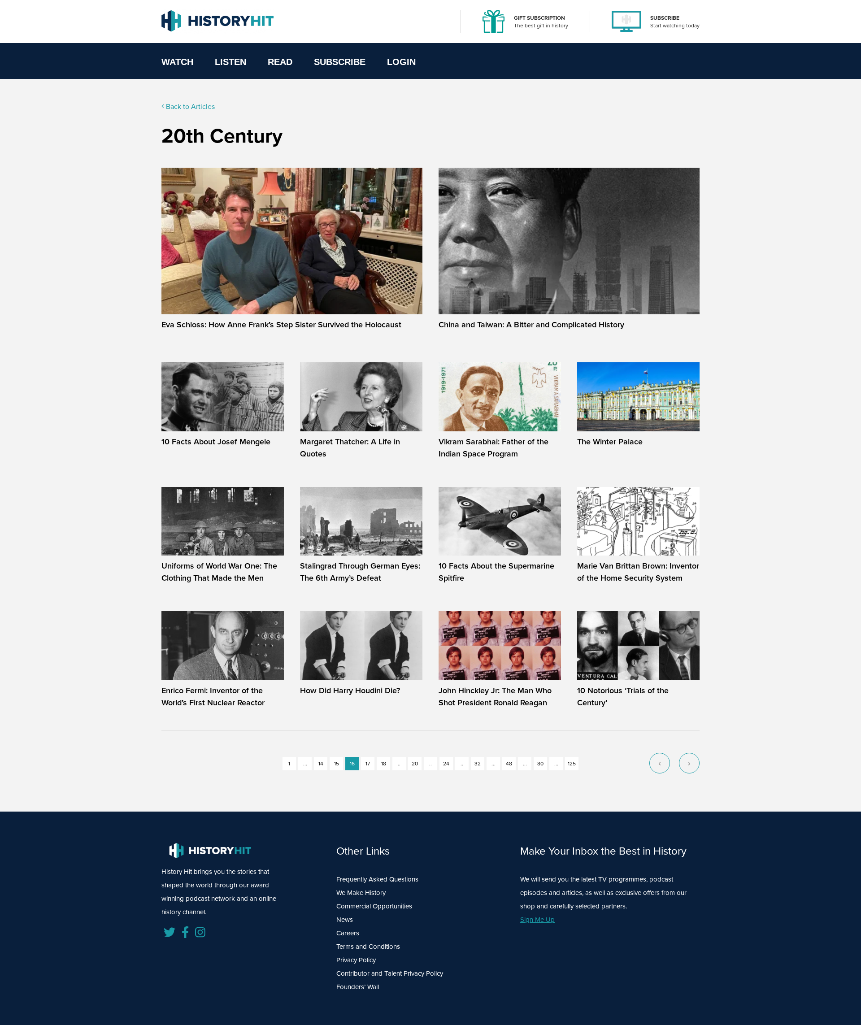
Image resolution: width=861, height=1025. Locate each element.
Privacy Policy (356, 960)
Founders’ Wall (357, 987)
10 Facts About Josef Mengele (215, 441)
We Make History (361, 893)
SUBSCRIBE (664, 18)
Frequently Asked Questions (377, 879)
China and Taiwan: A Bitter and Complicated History (531, 324)
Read (280, 62)
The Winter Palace (610, 441)
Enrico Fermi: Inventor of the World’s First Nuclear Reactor (213, 696)
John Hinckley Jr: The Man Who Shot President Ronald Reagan (495, 696)
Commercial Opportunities (374, 906)
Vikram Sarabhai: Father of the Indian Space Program (493, 448)
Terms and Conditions (368, 946)
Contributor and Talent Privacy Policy (389, 973)
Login (401, 62)
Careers (347, 933)
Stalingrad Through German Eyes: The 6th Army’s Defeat (360, 572)
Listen (230, 62)
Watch (177, 62)
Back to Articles (189, 106)
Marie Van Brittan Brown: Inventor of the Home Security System (638, 572)
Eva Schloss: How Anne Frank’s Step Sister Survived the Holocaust (281, 324)
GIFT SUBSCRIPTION (539, 18)
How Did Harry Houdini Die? (350, 690)
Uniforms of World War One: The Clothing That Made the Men (219, 572)
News (344, 920)
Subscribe (339, 62)
